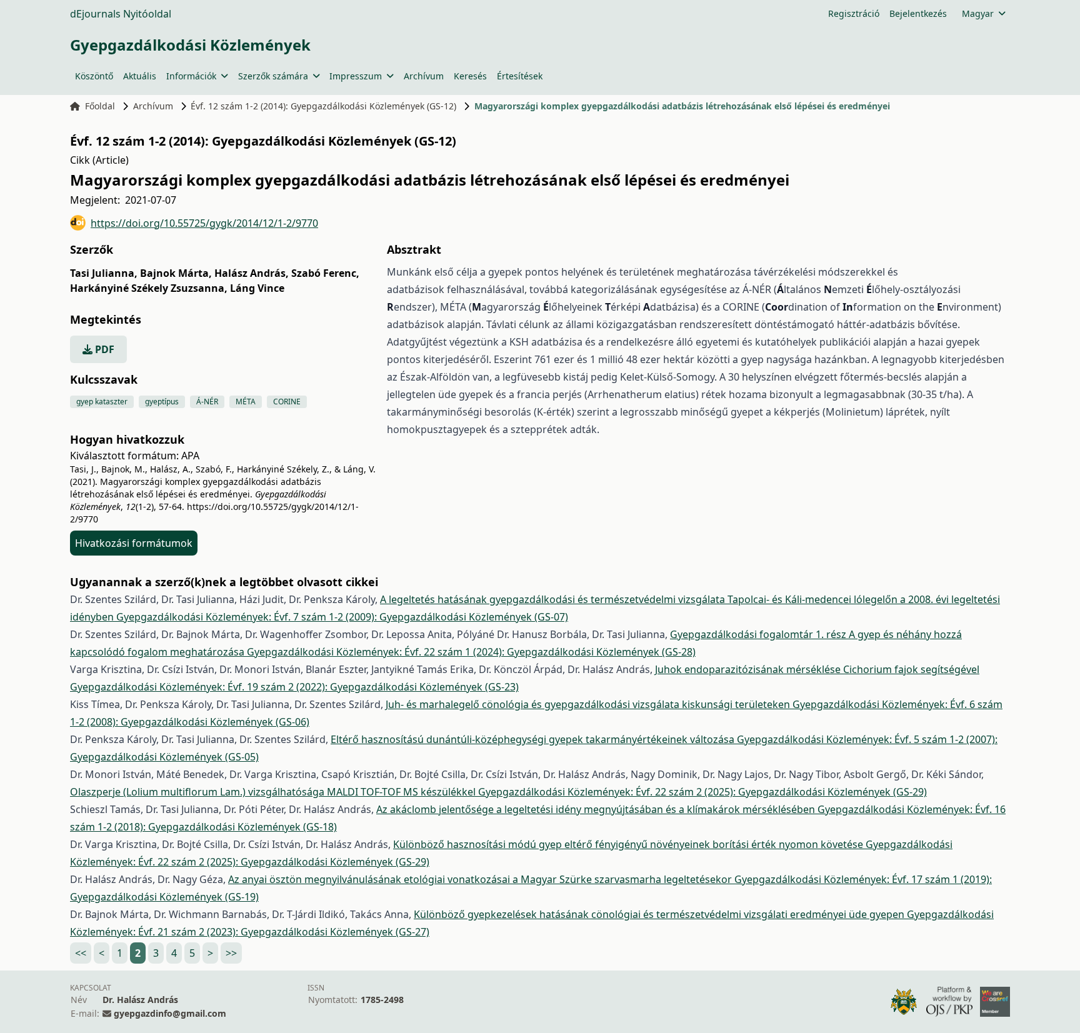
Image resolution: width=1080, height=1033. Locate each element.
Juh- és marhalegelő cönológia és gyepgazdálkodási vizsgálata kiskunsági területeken (589, 704)
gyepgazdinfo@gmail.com (170, 1013)
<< (80, 953)
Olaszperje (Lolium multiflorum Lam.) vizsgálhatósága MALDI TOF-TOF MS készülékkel (274, 792)
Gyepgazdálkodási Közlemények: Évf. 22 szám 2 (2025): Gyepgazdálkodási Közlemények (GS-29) (702, 792)
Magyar (978, 13)
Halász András (251, 273)
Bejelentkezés (918, 13)
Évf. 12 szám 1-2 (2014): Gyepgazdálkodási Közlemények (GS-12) (323, 106)
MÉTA (246, 401)
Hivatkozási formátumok (133, 543)
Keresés (470, 76)
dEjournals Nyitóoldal (120, 14)
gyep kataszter (102, 401)
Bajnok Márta (176, 273)
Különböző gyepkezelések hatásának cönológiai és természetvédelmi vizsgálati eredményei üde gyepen (660, 914)
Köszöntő (94, 76)
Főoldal (100, 106)
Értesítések (519, 76)
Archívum (424, 76)
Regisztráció (853, 13)
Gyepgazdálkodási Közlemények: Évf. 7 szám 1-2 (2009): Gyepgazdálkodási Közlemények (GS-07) (342, 617)
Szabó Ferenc (325, 273)
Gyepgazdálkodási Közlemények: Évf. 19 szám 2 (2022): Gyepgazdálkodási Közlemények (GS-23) (294, 687)
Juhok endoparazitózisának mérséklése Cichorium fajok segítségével (817, 669)
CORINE (287, 401)
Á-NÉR (207, 401)
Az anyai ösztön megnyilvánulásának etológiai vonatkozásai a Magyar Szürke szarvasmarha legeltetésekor (481, 879)
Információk (191, 76)
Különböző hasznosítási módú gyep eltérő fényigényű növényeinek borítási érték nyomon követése (629, 844)
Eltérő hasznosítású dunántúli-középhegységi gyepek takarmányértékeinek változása (534, 739)
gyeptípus (162, 401)
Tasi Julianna (104, 273)
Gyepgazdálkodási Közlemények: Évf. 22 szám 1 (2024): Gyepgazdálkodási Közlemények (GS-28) (471, 652)
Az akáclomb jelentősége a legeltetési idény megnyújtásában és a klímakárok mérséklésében (597, 809)
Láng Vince (257, 288)
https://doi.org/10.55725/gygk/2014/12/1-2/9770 (204, 223)
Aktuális (139, 76)
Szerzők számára (273, 76)
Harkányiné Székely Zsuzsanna (149, 288)
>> (231, 953)
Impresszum (355, 76)
